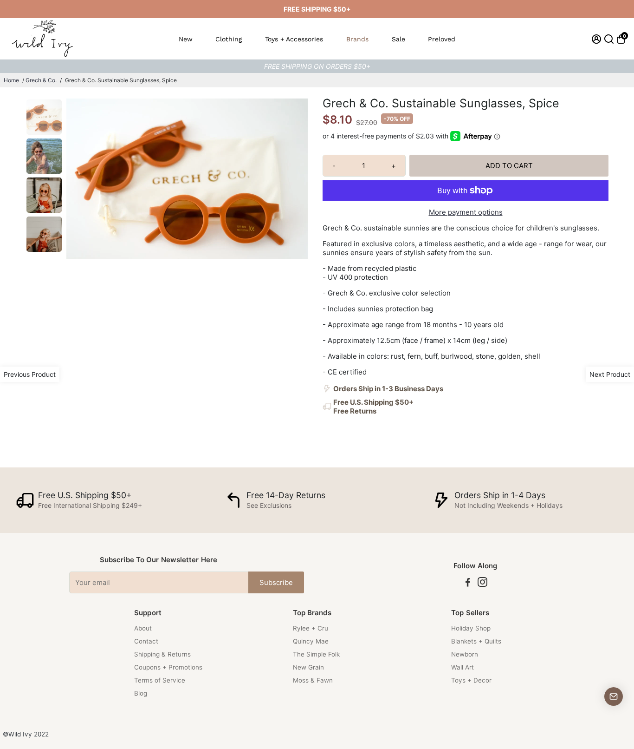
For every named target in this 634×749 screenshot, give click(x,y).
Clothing (228, 39)
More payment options (466, 212)
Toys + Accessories (294, 39)
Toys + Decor (471, 680)
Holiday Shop (471, 628)
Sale (398, 39)
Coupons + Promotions (168, 667)
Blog (140, 693)
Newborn (464, 654)
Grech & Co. (41, 80)
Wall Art (462, 667)
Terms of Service (159, 680)
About (143, 628)
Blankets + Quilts (476, 641)
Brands (357, 39)
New (186, 39)
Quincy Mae (311, 641)
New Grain (308, 667)
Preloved (441, 39)
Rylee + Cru (310, 628)
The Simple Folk (316, 654)
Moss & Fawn (313, 680)
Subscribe (276, 582)
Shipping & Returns (162, 654)
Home (11, 80)
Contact (146, 641)
